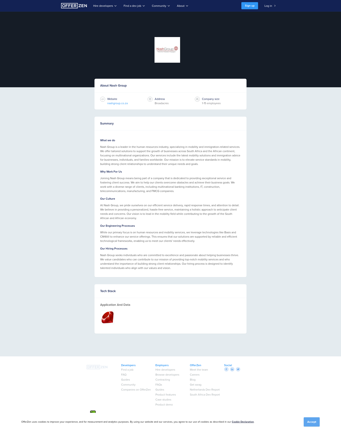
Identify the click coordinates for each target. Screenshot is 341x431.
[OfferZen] (74, 6)
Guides (125, 379)
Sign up (250, 6)
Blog (193, 379)
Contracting (162, 379)
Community (159, 6)
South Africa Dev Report (205, 394)
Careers (194, 375)
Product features (165, 394)
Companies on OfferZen (136, 389)
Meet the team (199, 370)
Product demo (164, 404)
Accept (311, 422)
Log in (268, 6)
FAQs (158, 384)
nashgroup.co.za (117, 103)
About (181, 6)
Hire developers (103, 6)
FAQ (123, 375)
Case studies (163, 399)
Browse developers (167, 375)
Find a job (127, 370)
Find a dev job (132, 6)
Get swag (195, 384)
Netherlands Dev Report (205, 389)
